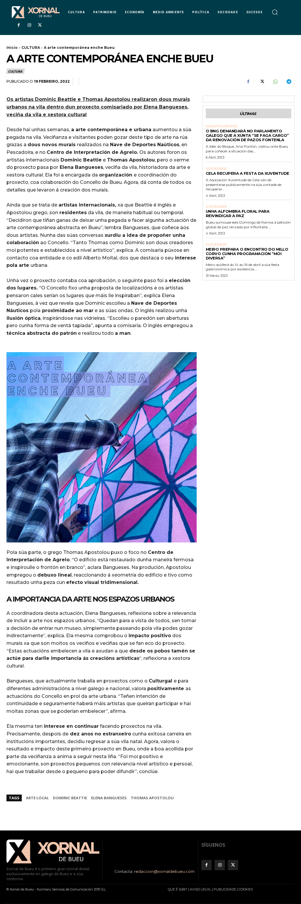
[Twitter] (40, 25)
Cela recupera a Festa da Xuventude (247, 173)
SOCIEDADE (216, 169)
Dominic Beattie (70, 797)
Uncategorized (222, 126)
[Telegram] (289, 81)
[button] (275, 12)
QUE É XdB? (177, 889)
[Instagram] (29, 25)
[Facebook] (18, 25)
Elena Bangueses (109, 797)
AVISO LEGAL (200, 889)
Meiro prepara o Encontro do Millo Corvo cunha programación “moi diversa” (247, 253)
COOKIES (246, 889)
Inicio (12, 47)
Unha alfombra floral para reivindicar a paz (238, 213)
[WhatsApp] (275, 81)
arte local (37, 797)
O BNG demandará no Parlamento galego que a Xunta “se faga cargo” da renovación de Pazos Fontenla (247, 135)
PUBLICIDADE (225, 889)
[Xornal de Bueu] (36, 12)
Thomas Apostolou (152, 797)
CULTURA (30, 47)
